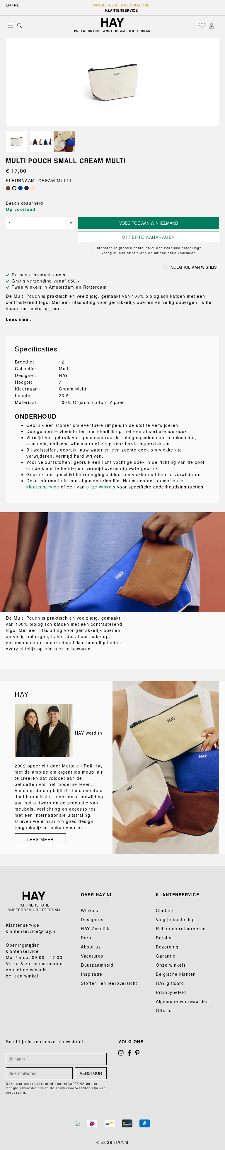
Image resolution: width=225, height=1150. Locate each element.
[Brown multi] (8, 188)
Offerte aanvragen (148, 237)
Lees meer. (19, 319)
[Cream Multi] (14, 188)
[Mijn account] (211, 25)
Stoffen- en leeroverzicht (109, 983)
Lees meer (40, 839)
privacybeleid (31, 1088)
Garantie (165, 956)
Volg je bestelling (175, 919)
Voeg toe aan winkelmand (148, 223)
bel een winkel (22, 976)
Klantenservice (121, 10)
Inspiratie (91, 974)
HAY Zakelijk (95, 928)
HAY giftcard (170, 983)
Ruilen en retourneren (181, 928)
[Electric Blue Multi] (20, 188)
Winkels (89, 910)
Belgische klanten (176, 974)
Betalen (164, 938)
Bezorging (167, 947)
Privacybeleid (171, 992)
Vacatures (92, 956)
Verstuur (91, 1073)
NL (16, 5)
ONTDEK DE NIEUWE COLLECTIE (121, 5)
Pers (86, 938)
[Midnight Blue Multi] (26, 188)
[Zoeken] (20, 25)
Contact (164, 910)
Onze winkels (171, 965)
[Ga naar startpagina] (112, 22)
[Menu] (10, 25)
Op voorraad (21, 209)
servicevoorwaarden (73, 1088)
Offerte (164, 1010)
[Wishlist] (202, 25)
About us (91, 947)
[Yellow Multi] (32, 188)
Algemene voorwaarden (182, 1001)
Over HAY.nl (97, 894)
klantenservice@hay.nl (31, 931)
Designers (92, 919)
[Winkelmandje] (217, 26)
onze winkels (100, 487)
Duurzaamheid (97, 965)
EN (8, 4)
